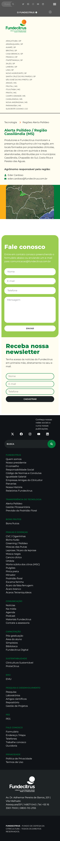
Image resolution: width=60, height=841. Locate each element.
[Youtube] (38, 4)
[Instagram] (33, 4)
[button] (54, 4)
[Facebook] (28, 4)
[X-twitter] (12, 434)
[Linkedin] (43, 4)
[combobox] (5, 4)
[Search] (13, 4)
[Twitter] (23, 4)
